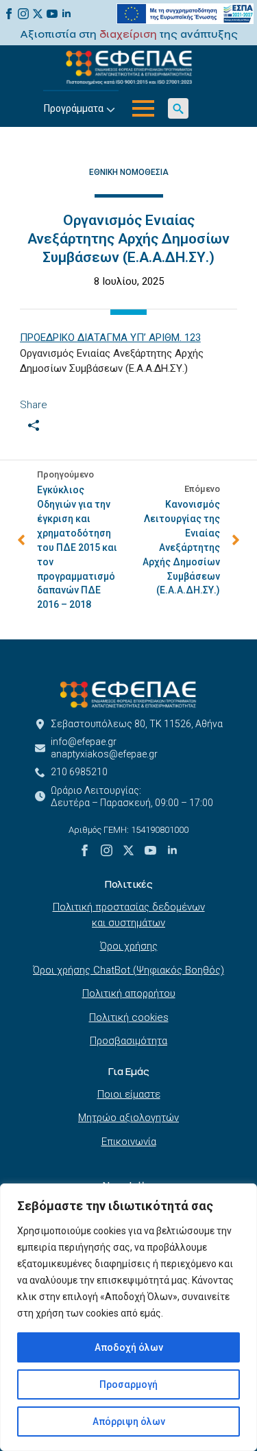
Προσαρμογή (128, 1384)
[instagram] (23, 13)
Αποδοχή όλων (129, 1347)
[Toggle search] (178, 108)
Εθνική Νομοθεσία (129, 172)
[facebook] (8, 13)
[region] (128, 1317)
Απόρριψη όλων (129, 1421)
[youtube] (52, 13)
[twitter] (37, 13)
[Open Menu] (143, 108)
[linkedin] (66, 13)
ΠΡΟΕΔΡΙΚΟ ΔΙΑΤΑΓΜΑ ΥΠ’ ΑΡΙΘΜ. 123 (110, 337)
